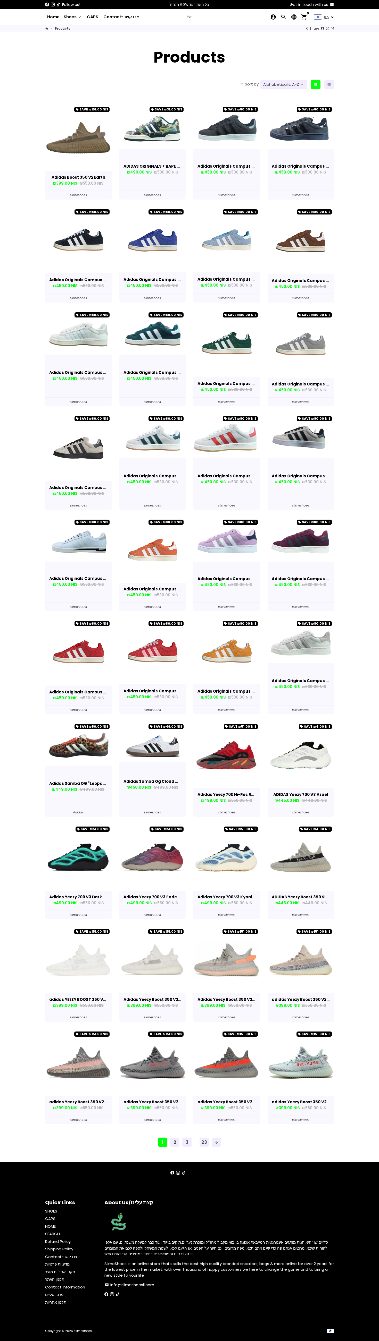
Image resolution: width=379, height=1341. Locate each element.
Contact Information (65, 1287)
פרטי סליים (54, 1294)
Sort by (249, 84)
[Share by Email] (332, 28)
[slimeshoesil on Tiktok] (58, 4)
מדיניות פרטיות (57, 1264)
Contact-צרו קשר (121, 17)
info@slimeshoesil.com (129, 1284)
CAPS (92, 17)
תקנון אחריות (55, 1302)
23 (204, 1142)
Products (62, 28)
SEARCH (52, 1233)
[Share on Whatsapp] (327, 28)
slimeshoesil (83, 1331)
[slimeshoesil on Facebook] (47, 4)
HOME (50, 1226)
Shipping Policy (59, 1249)
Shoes (73, 17)
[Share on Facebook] (322, 28)
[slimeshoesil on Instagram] (53, 4)
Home (53, 17)
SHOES (51, 1211)
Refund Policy (58, 1241)
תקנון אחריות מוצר (60, 1272)
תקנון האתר (54, 1279)
